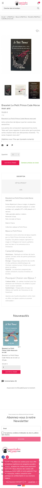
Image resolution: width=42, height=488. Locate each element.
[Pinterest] (12, 145)
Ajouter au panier (10, 163)
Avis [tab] (20, 190)
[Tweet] (7, 145)
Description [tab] (21, 176)
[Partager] (2, 145)
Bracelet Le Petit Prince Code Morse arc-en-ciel (10, 350)
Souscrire (21, 439)
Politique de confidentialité (16, 482)
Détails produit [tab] (20, 183)
